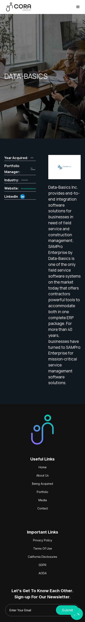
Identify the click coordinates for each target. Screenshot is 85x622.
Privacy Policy (42, 540)
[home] (17, 6)
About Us (42, 475)
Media (42, 500)
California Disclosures (42, 556)
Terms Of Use (42, 548)
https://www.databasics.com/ (28, 188)
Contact (42, 508)
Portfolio (42, 492)
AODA (43, 573)
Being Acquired (42, 483)
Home (43, 467)
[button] (78, 7)
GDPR (42, 565)
